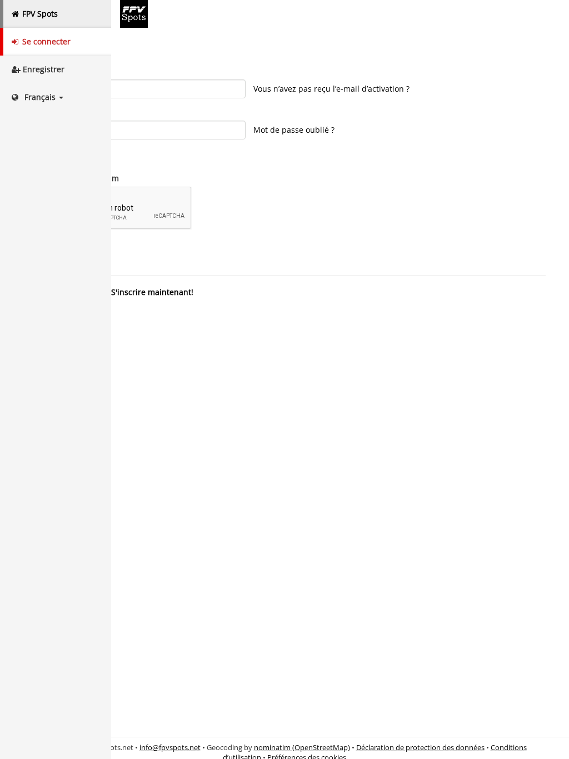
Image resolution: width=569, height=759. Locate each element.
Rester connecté (68, 156)
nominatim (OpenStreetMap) (302, 747)
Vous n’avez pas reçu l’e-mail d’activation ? (331, 88)
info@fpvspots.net (170, 747)
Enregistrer (42, 69)
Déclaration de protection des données (420, 747)
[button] (55, 97)
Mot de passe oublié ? (294, 129)
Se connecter (45, 41)
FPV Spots (39, 13)
